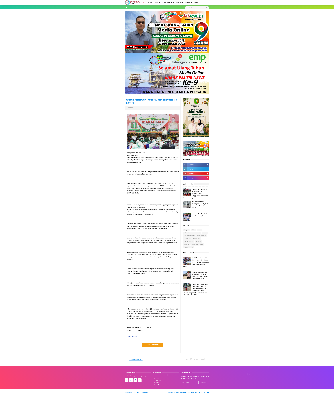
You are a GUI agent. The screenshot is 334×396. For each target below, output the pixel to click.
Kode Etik (156, 376)
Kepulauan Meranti (189, 235)
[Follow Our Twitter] (131, 380)
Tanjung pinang (188, 247)
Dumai (199, 230)
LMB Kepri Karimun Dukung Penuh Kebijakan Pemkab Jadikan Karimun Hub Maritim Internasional (195, 206)
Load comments (153, 345)
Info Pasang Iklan (136, 359)
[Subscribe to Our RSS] (140, 380)
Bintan (193, 230)
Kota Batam (187, 238)
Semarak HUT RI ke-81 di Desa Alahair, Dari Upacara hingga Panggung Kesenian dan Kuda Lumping (195, 194)
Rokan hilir (187, 244)
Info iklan (156, 384)
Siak (201, 244)
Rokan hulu (195, 244)
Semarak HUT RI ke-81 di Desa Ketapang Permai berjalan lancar (199, 216)
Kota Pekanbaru (201, 235)
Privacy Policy (158, 380)
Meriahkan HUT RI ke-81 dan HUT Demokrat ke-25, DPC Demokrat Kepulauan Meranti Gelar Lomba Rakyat (196, 262)
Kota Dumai (196, 238)
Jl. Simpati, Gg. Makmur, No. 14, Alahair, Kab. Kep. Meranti (190, 392)
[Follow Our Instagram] (135, 380)
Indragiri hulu (196, 233)
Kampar (205, 233)
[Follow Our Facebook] (126, 380)
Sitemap (156, 382)
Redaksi (156, 378)
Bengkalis (186, 230)
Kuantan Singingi (189, 241)
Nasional (198, 241)
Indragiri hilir (187, 233)
